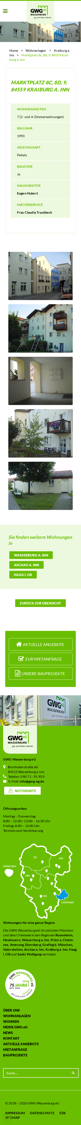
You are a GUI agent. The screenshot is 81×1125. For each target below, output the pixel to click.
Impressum (15, 1113)
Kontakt (11, 1038)
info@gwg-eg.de (32, 781)
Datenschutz (42, 1113)
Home (13, 50)
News (8, 1033)
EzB (62, 1113)
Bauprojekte (15, 1055)
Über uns (11, 1010)
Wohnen (11, 1021)
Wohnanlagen (36, 50)
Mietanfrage (15, 1049)
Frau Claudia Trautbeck (34, 212)
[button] (5, 11)
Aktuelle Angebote (21, 1044)
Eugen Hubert (27, 193)
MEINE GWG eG (15, 1027)
